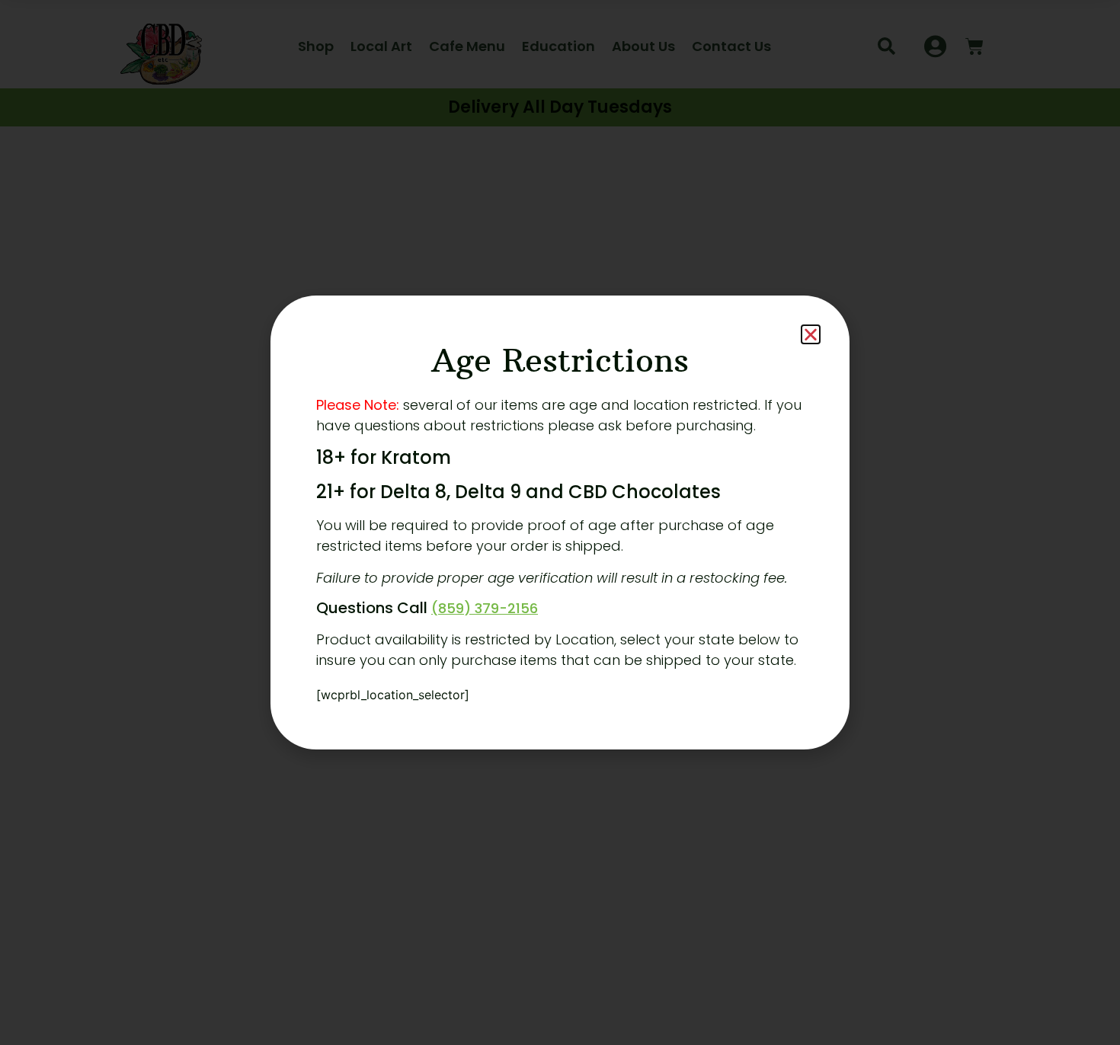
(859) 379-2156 (484, 608)
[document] (560, 522)
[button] (810, 334)
